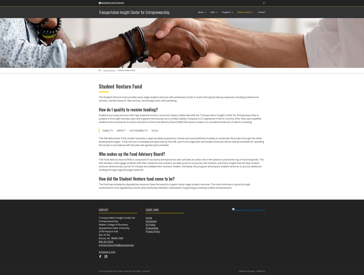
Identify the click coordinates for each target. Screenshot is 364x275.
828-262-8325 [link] (106, 241)
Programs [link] (226, 12)
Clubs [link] (212, 12)
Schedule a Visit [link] (107, 252)
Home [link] (149, 217)
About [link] (201, 12)
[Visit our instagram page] (106, 256)
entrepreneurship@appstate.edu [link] (116, 245)
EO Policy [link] (150, 224)
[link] (111, 3)
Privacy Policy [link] (153, 231)
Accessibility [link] (152, 228)
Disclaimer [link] (151, 221)
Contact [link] (261, 12)
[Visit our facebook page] (100, 256)
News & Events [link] (244, 12)
